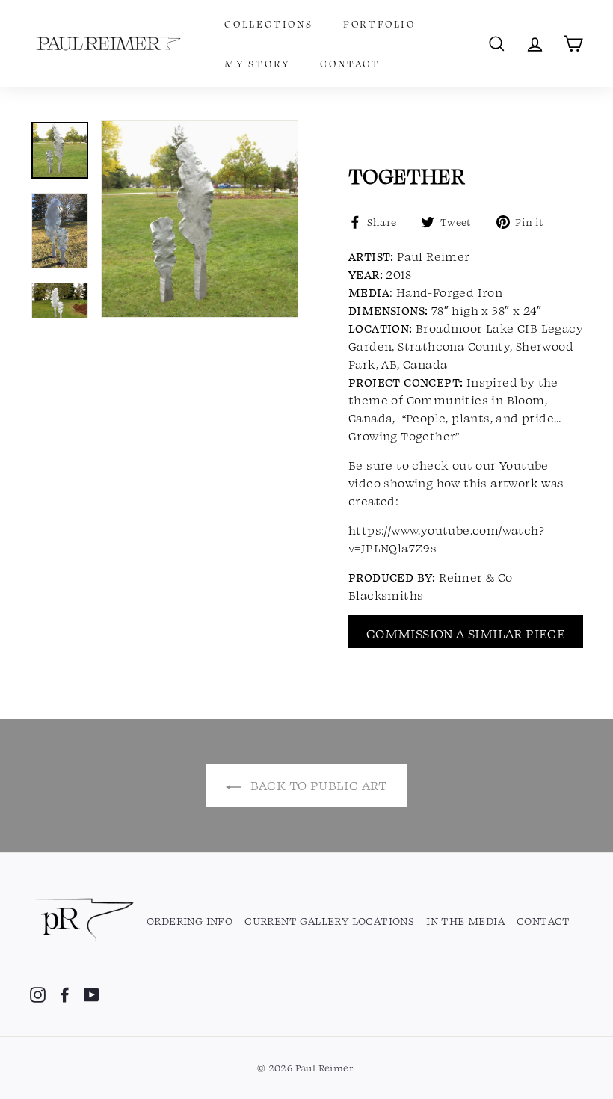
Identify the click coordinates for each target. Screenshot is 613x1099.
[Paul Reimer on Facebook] (65, 994)
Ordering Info (189, 920)
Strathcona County (454, 346)
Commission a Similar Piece (465, 633)
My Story (257, 63)
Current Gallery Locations (329, 920)
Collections (268, 23)
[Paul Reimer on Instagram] (38, 994)
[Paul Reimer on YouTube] (91, 994)
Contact (350, 63)
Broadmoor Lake (465, 328)
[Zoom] (200, 219)
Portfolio (379, 23)
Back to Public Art (317, 785)
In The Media (465, 920)
